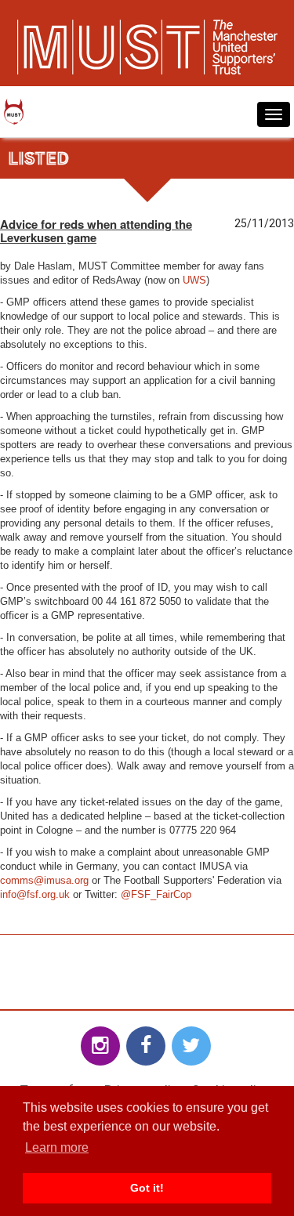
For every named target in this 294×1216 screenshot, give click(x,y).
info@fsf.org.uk (35, 894)
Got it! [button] (147, 1188)
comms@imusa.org (44, 880)
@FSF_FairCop (156, 894)
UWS (194, 280)
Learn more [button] (57, 1147)
